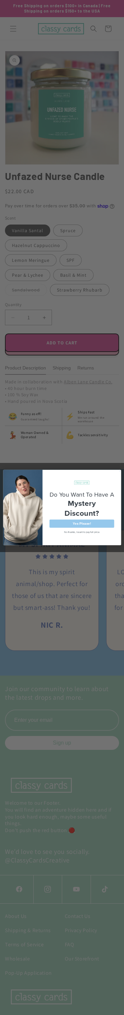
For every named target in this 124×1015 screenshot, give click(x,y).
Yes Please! (82, 523)
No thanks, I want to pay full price (82, 532)
